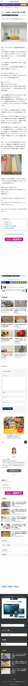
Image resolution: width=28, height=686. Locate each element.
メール (5, 397)
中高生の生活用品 (9, 228)
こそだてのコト (14, 1)
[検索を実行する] (25, 442)
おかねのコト (6, 485)
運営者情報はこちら (14, 470)
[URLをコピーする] (25, 282)
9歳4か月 (23, 275)
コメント (5, 375)
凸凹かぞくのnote (7, 487)
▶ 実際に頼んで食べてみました (14, 438)
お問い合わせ (22, 681)
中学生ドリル (7, 224)
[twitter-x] (14, 474)
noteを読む (23, 4)
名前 (4, 392)
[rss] (14, 679)
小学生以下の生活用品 (10, 226)
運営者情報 (17, 681)
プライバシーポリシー (10, 681)
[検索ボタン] (26, 1)
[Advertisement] (14, 257)
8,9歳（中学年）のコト (7, 15)
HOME (4, 681)
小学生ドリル (7, 222)
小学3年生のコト (15, 15)
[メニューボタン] (1, 1)
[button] (3, 282)
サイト (4, 402)
